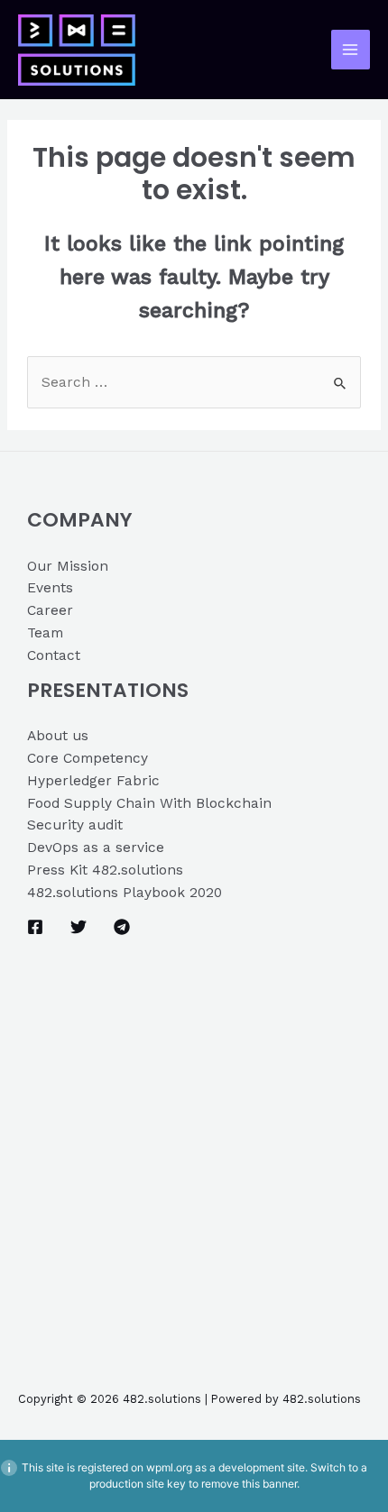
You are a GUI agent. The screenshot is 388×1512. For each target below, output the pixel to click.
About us (57, 736)
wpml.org (169, 1467)
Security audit (75, 825)
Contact (53, 655)
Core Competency (87, 758)
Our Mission (67, 566)
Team (45, 633)
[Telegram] (122, 927)
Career (50, 610)
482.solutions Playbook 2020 (124, 892)
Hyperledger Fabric (93, 781)
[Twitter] (78, 927)
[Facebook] (35, 927)
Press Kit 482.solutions (105, 870)
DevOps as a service (95, 847)
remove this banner (249, 1483)
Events (50, 588)
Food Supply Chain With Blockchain (149, 803)
